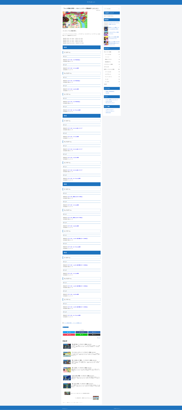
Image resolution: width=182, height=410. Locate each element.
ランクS (112, 79)
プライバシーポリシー (110, 111)
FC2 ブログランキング (110, 102)
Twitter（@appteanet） (110, 91)
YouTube (107, 92)
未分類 (112, 84)
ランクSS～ (112, 81)
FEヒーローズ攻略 (112, 51)
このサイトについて (109, 109)
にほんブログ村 (109, 101)
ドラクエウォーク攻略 (112, 64)
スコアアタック (112, 74)
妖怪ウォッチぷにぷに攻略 (112, 69)
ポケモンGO (112, 66)
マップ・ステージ (112, 76)
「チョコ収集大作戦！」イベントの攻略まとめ (73, 322)
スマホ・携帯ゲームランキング (112, 99)
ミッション (112, 56)
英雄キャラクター (112, 59)
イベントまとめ (112, 54)
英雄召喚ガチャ (112, 61)
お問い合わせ (108, 112)
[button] (94, 335)
